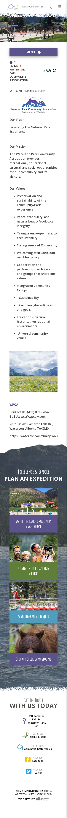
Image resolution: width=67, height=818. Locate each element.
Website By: (27, 799)
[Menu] (59, 6)
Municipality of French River (25, 6)
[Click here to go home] (13, 62)
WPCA (13, 405)
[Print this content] (55, 70)
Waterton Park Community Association (18, 75)
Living (13, 66)
